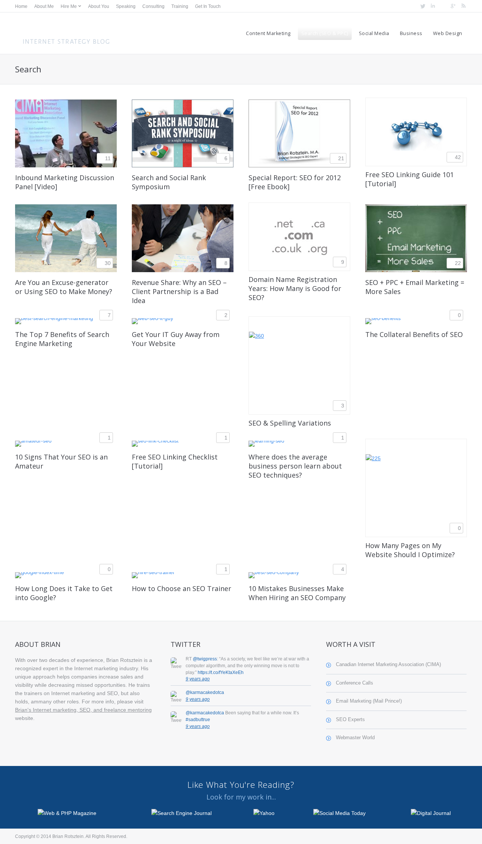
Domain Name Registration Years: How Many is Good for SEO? (295, 288)
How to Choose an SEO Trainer (181, 588)
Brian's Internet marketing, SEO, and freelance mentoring (83, 710)
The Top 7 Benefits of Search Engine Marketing (62, 339)
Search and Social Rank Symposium (169, 182)
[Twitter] (422, 6)
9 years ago (198, 679)
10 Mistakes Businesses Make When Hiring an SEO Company (297, 593)
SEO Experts (350, 719)
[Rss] (462, 6)
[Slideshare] (442, 6)
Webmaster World (355, 737)
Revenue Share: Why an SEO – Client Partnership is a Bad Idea (179, 291)
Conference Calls (354, 683)
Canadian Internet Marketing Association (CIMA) (388, 664)
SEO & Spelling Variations (290, 422)
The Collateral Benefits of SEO (414, 334)
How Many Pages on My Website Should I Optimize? (410, 550)
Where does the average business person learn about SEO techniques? (295, 465)
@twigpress (205, 659)
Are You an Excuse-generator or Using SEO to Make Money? (63, 287)
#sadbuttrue (198, 719)
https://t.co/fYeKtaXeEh (221, 672)
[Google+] (452, 6)
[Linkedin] (432, 6)
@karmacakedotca (205, 692)
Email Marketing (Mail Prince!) (369, 701)
